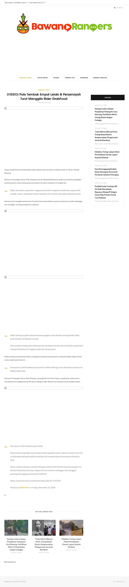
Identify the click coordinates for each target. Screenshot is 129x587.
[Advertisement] (64, 55)
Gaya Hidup (42, 77)
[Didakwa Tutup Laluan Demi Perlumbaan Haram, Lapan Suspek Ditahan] (71, 528)
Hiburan (84, 77)
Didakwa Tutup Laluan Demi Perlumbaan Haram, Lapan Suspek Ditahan (107, 155)
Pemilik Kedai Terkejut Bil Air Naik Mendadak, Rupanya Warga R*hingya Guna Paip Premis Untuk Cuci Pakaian (106, 192)
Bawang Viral (25, 77)
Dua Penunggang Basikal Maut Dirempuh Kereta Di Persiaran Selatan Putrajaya (107, 172)
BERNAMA (24, 487)
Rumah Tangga (100, 77)
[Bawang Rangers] (64, 23)
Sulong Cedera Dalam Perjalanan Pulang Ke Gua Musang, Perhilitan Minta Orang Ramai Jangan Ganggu (16, 544)
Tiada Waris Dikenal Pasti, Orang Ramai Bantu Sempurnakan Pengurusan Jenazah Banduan (44, 544)
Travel (56, 77)
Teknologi (70, 77)
